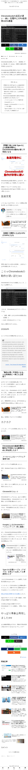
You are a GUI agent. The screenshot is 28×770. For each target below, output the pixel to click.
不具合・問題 (5, 58)
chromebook (12, 56)
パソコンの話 (19, 56)
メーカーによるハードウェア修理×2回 (13, 100)
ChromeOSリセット (9, 102)
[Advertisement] (14, 129)
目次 (12, 82)
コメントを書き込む (14, 752)
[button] (18, 48)
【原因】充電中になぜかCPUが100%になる (14, 89)
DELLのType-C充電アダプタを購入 (10, 593)
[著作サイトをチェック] (7, 649)
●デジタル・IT (5, 56)
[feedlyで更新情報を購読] (20, 649)
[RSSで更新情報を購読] (14, 652)
